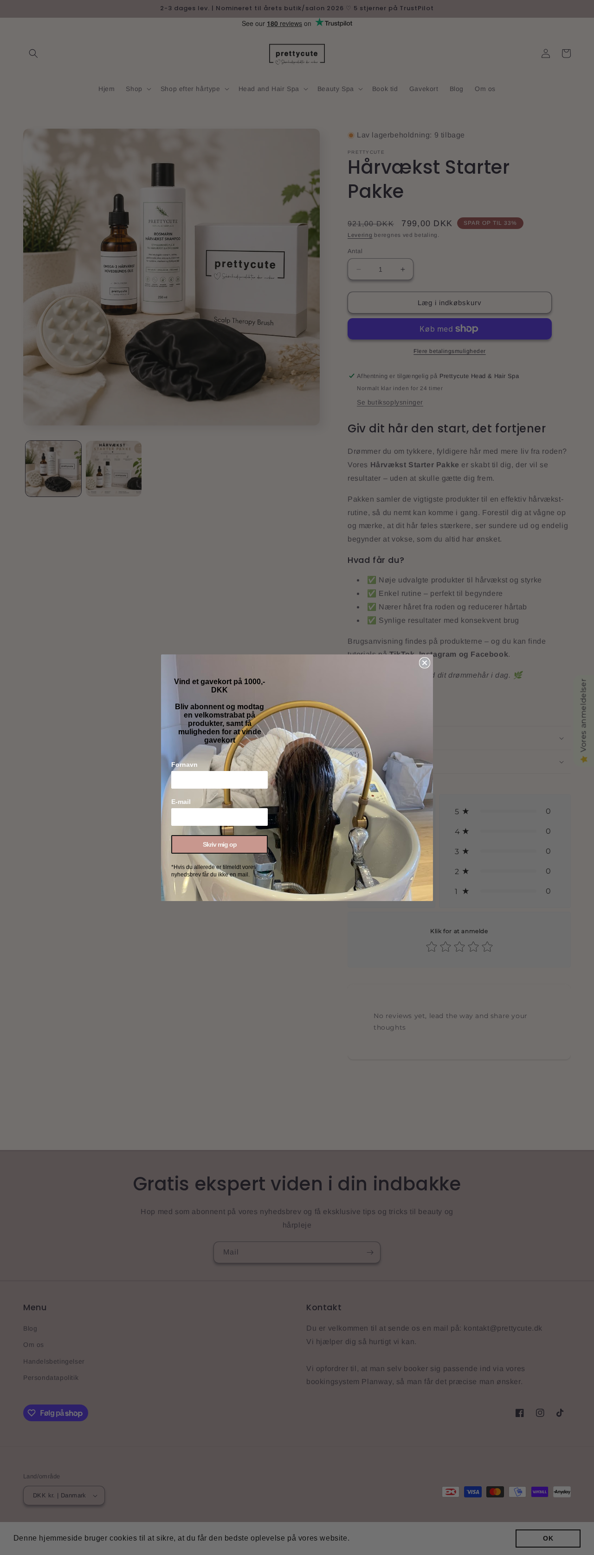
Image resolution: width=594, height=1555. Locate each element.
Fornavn (184, 764)
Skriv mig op (220, 844)
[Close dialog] (424, 662)
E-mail (181, 801)
